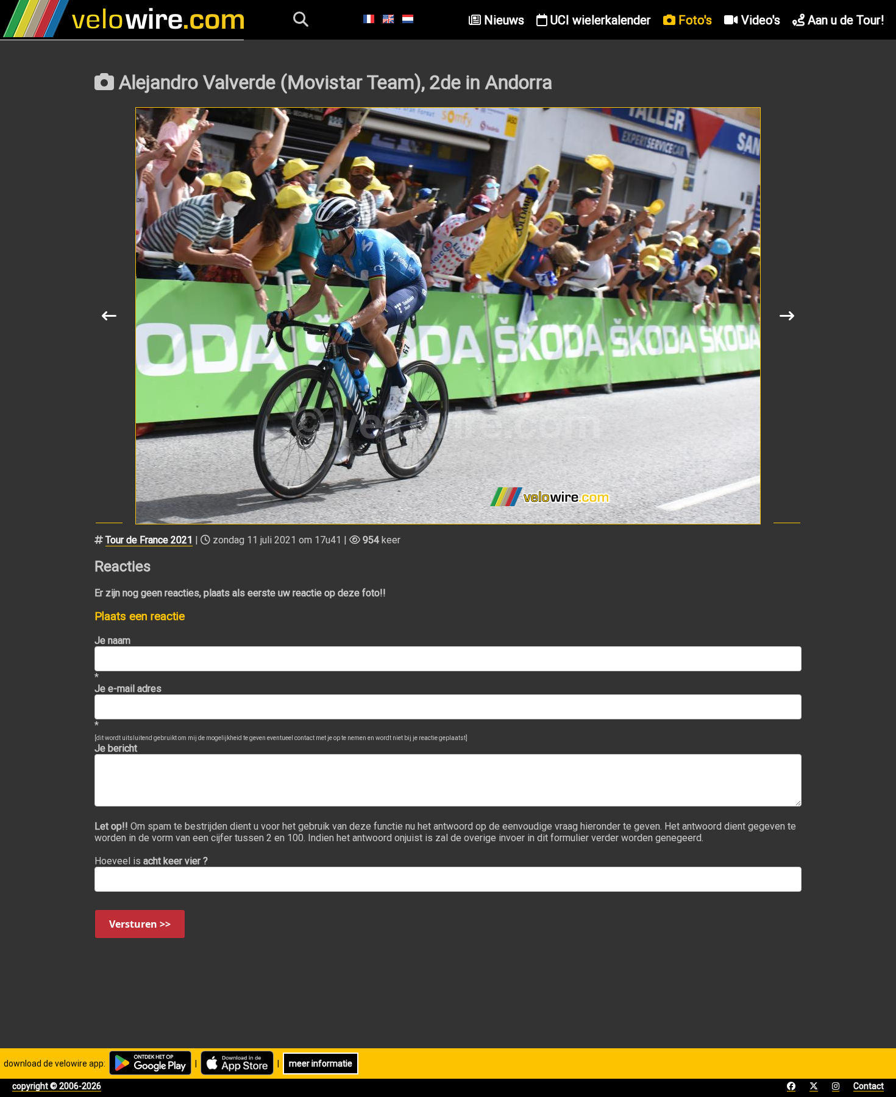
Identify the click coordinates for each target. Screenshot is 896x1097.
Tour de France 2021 (149, 540)
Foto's (693, 20)
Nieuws (502, 20)
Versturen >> (140, 924)
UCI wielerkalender (599, 20)
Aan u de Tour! (844, 20)
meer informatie (320, 1063)
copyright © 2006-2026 (56, 1086)
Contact (868, 1086)
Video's (759, 20)
